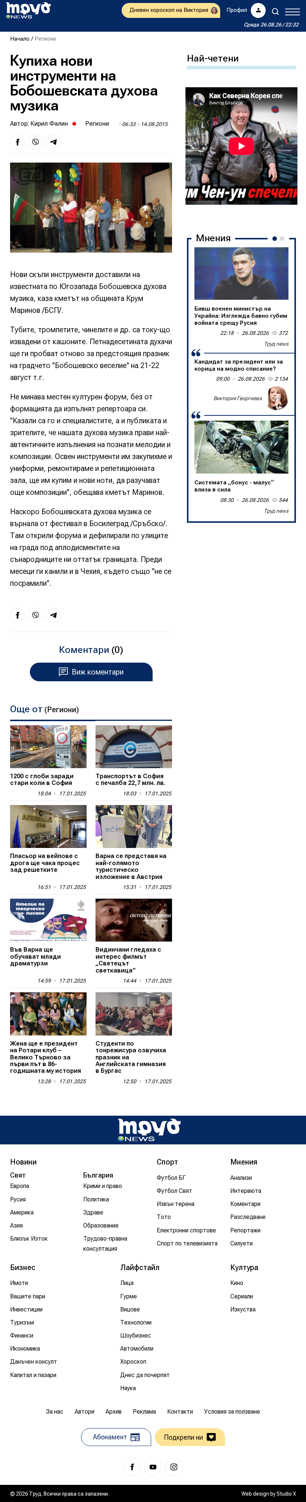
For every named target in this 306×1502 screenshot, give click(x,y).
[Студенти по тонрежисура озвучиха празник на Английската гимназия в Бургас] (134, 1013)
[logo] (28, 10)
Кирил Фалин (49, 123)
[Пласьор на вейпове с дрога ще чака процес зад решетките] (48, 826)
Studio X (286, 1494)
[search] (275, 11)
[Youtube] (153, 1467)
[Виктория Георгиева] (276, 398)
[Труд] (149, 1130)
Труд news (276, 344)
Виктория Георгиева (237, 398)
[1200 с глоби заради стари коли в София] (48, 746)
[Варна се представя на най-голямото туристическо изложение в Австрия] (134, 826)
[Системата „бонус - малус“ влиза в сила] (241, 447)
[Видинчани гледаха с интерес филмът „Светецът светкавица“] (134, 920)
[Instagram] (174, 1467)
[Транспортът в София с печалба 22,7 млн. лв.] (134, 746)
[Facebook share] (17, 142)
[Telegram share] (53, 142)
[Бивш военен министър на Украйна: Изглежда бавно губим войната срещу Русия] (241, 273)
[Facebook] (132, 1467)
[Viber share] (35, 142)
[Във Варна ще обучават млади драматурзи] (48, 920)
